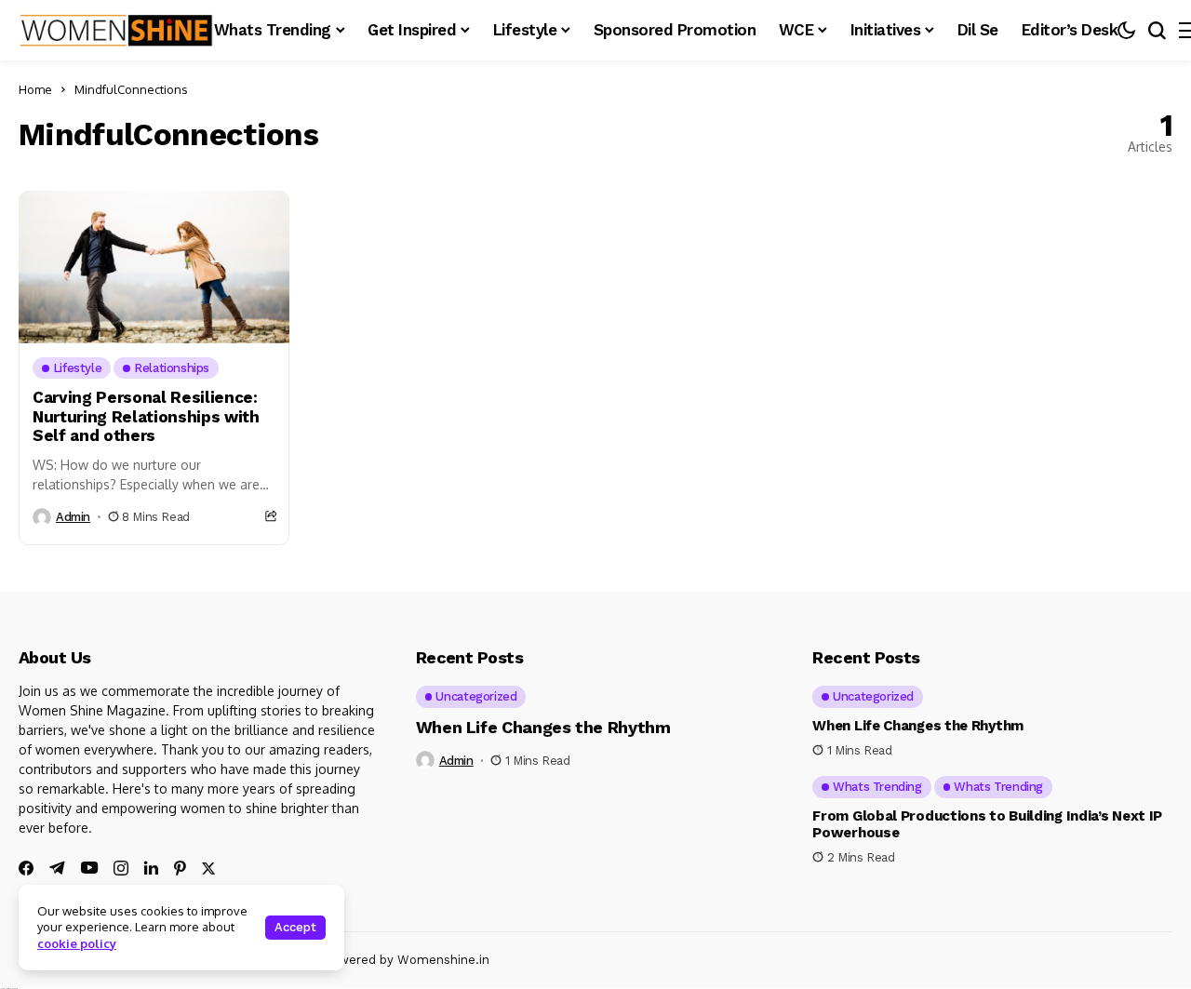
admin (73, 517)
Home (35, 89)
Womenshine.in (443, 960)
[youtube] (89, 868)
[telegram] (57, 868)
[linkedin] (151, 868)
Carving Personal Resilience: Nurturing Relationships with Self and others (146, 416)
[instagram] (121, 868)
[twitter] (208, 868)
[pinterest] (180, 868)
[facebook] (26, 868)
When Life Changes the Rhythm (543, 727)
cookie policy (76, 943)
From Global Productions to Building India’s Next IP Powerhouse (987, 824)
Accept (295, 927)
